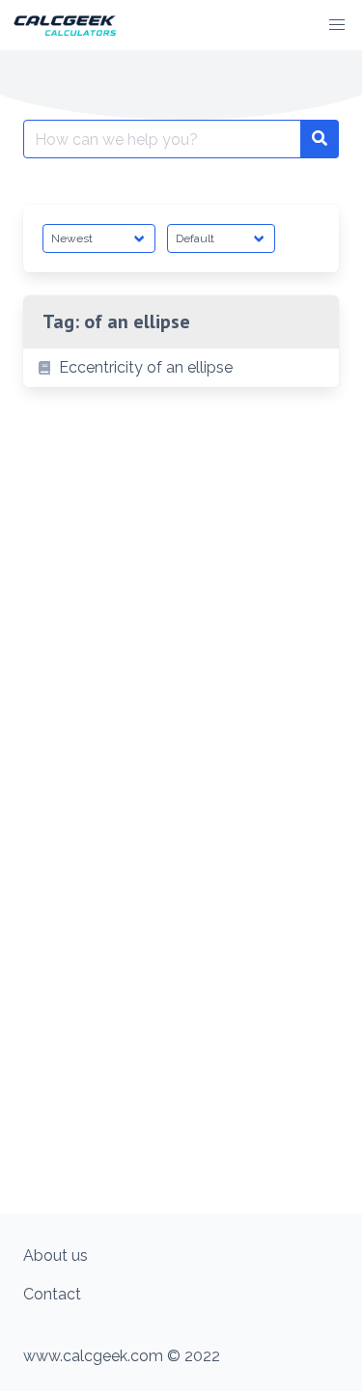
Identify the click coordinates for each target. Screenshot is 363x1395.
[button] (337, 25)
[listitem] (181, 368)
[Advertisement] (181, 1019)
